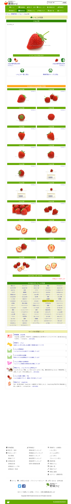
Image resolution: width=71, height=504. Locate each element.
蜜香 (25, 318)
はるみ (13, 312)
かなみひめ (13, 296)
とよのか (48, 307)
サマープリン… (59, 301)
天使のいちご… (36, 305)
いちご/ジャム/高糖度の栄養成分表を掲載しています (27, 363)
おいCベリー (36, 292)
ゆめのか (25, 323)
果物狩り (12, 10)
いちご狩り (53, 450)
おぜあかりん (60, 292)
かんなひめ (24, 296)
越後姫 (24, 292)
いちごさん (48, 290)
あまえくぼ (36, 288)
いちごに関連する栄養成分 (21, 361)
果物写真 (22, 10)
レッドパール (13, 325)
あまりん (13, 290)
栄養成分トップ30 (13, 466)
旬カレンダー (41, 7)
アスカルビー (60, 285)
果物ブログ (42, 10)
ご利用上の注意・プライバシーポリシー (31, 481)
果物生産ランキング (35, 450)
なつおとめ (59, 307)
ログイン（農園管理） (57, 474)
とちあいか (59, 305)
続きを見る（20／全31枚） (35, 276)
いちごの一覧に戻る (22, 74)
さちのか (36, 301)
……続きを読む (31, 339)
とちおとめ (13, 307)
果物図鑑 (22, 7)
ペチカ (13, 316)
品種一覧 (51, 10)
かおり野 (36, 294)
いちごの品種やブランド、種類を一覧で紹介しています (28, 378)
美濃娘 (36, 318)
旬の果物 (11, 456)
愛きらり (13, 285)
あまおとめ (59, 288)
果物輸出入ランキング (36, 453)
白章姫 (13, 303)
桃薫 (48, 305)
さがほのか (13, 301)
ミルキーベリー (48, 318)
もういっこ (59, 318)
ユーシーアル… (36, 323)
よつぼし (48, 323)
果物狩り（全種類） (56, 447)
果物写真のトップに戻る (50, 74)
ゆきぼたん (13, 323)
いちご (20, 14)
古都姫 (59, 299)
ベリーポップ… (48, 314)
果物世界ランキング (35, 461)
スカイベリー (36, 303)
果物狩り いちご (19, 343)
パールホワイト (24, 312)
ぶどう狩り (53, 456)
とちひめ (25, 307)
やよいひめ (24, 320)
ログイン (61, 10)
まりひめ (48, 316)
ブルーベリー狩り (55, 458)
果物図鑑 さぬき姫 (19, 334)
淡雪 (25, 290)
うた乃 (13, 292)
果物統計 (61, 7)
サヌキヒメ (10, 65)
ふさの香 (13, 314)
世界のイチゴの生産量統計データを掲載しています (26, 357)
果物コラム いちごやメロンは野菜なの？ (25, 368)
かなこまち (59, 294)
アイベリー (24, 285)
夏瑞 (13, 309)
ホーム (12, 7)
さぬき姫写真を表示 (14, 64)
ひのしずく (48, 312)
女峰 (36, 309)
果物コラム (32, 10)
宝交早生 (25, 316)
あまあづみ (24, 288)
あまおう (48, 288)
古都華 (48, 299)
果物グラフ (11, 458)
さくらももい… (24, 301)
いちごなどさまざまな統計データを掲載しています (26, 351)
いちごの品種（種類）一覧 (21, 376)
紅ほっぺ (25, 314)
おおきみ (48, 292)
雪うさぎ (60, 320)
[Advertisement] (36, 80)
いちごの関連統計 (19, 349)
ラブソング (59, 323)
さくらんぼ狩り (54, 453)
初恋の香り (48, 309)
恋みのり (25, 299)
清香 (48, 296)
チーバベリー (25, 305)
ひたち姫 (36, 312)
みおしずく (59, 316)
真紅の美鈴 (24, 303)
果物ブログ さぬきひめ (20, 382)
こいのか (13, 299)
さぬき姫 (21, 89)
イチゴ (36, 290)
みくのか (13, 318)
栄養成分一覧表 (13, 469)
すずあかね (48, 303)
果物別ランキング (34, 456)
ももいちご (13, 320)
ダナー (13, 305)
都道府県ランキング (35, 458)
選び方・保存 (32, 7)
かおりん (48, 294)
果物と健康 (53, 472)
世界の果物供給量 (34, 464)
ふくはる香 (59, 312)
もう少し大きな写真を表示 (36, 55)
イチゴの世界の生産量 (20, 355)
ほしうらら (36, 316)
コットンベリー (36, 299)
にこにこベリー (24, 309)
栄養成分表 (51, 7)
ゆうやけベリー (48, 320)
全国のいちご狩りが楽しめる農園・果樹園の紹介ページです (29, 345)
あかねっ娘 (36, 285)
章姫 (48, 285)
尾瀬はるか (13, 294)
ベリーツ (36, 314)
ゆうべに (36, 320)
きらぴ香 (60, 296)
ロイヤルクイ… (24, 325)
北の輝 (36, 296)
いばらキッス (60, 290)
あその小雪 (13, 288)
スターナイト (60, 303)
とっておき (36, 307)
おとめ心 (25, 294)
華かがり (60, 309)
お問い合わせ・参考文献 (55, 481)
